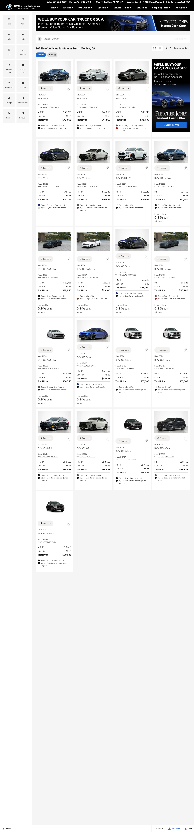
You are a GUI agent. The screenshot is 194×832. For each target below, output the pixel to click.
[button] (9, 22)
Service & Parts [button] (121, 8)
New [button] (54, 8)
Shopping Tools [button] (160, 8)
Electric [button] (67, 8)
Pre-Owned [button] (84, 8)
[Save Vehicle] (69, 89)
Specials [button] (102, 8)
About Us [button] (180, 8)
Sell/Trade (142, 7)
